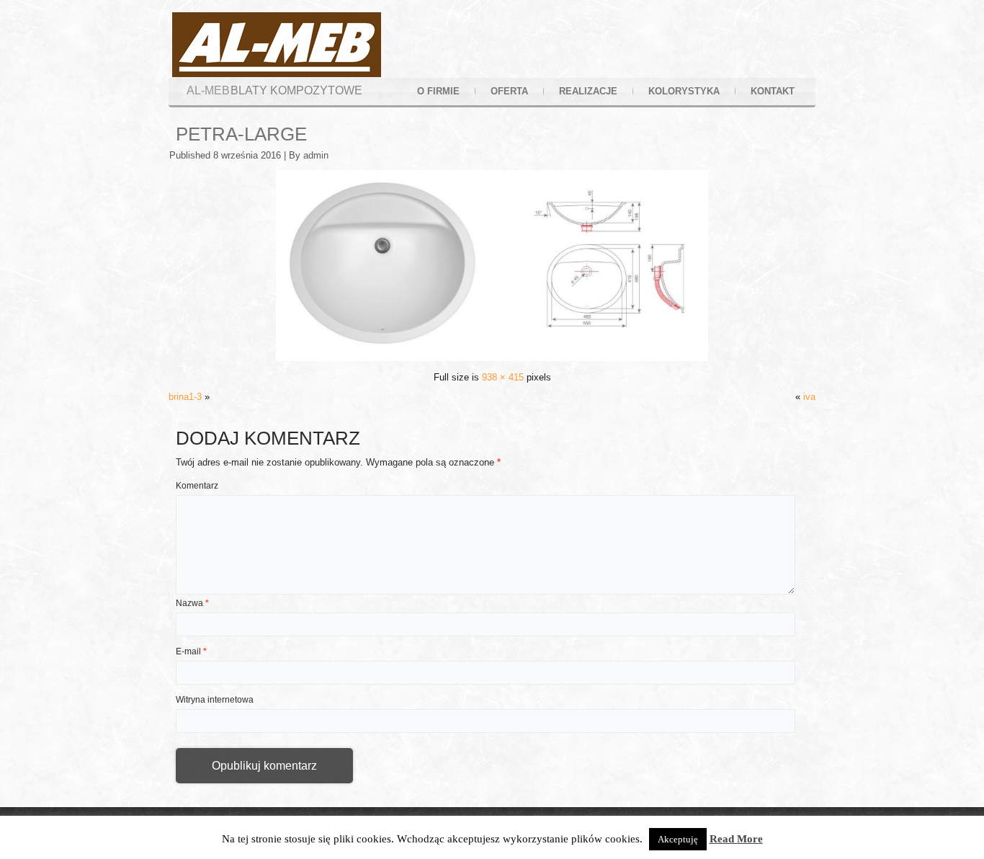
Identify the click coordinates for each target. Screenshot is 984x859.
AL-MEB (208, 90)
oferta (509, 91)
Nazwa (192, 603)
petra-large (241, 134)
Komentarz (197, 486)
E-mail (191, 651)
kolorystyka (684, 91)
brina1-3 (185, 396)
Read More (736, 839)
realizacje (588, 91)
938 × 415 (503, 377)
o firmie (438, 91)
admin (315, 155)
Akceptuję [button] (678, 839)
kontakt (773, 91)
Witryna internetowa (215, 700)
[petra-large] (492, 357)
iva (809, 396)
